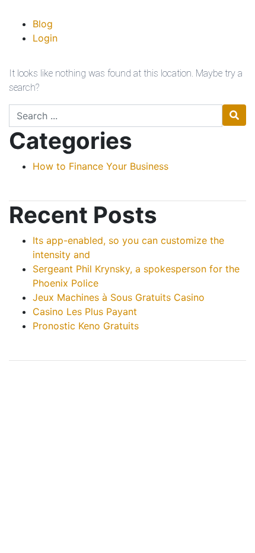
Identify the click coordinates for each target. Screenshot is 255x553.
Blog (43, 24)
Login (45, 38)
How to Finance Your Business (100, 166)
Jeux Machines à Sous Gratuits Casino (119, 297)
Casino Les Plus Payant (85, 311)
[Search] (234, 115)
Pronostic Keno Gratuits (86, 326)
